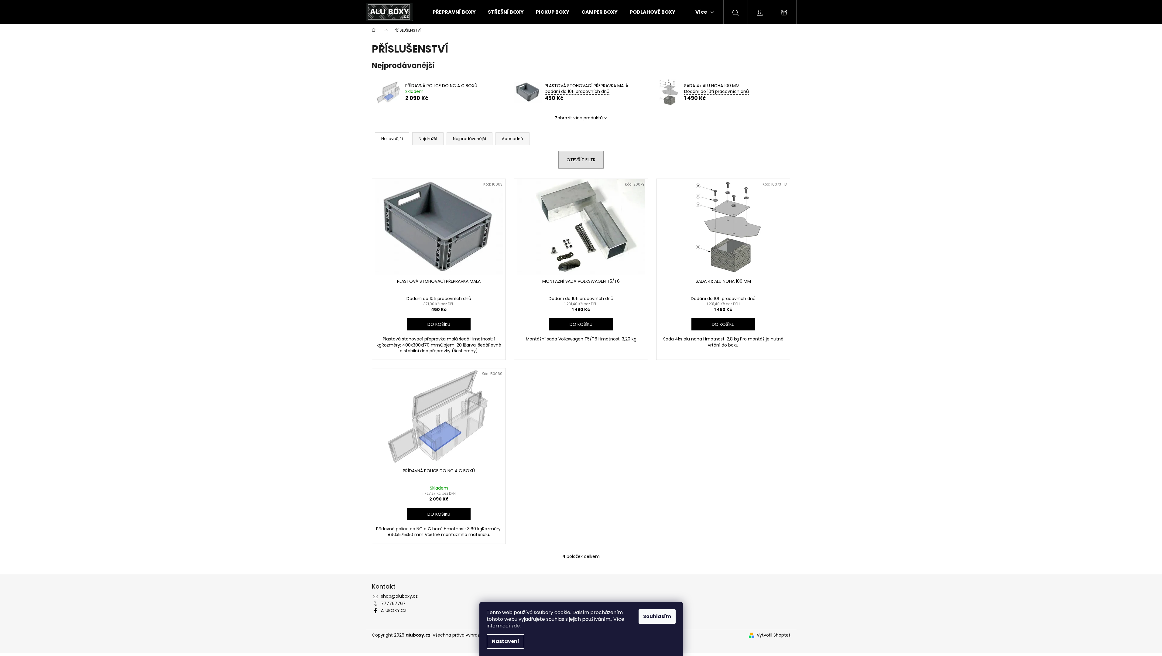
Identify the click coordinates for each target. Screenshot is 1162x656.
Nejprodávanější (469, 139)
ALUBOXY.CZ (393, 610)
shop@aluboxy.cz (399, 596)
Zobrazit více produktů (579, 118)
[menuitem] (454, 12)
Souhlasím (657, 616)
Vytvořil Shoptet (773, 635)
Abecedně (512, 139)
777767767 (393, 603)
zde (515, 625)
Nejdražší (428, 139)
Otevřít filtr (581, 160)
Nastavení (505, 641)
